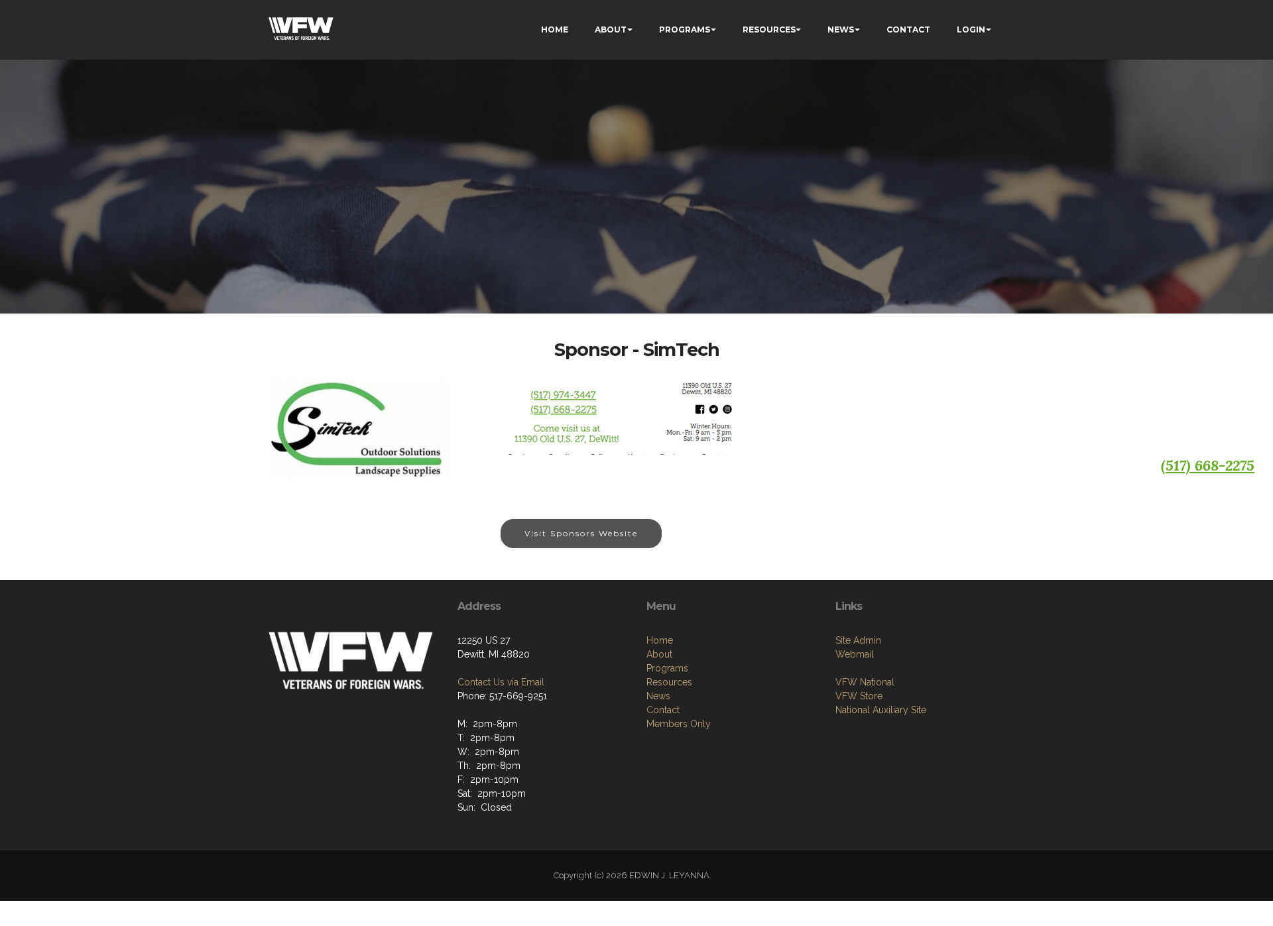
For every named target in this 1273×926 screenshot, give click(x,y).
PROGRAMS (684, 29)
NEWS (840, 29)
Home (659, 640)
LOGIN (971, 29)
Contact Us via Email (500, 682)
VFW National (864, 682)
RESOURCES (769, 29)
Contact (663, 710)
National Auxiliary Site (880, 710)
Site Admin (858, 640)
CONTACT (908, 29)
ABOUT (611, 29)
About (659, 654)
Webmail (854, 654)
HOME (554, 29)
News (658, 696)
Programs (667, 668)
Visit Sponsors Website (581, 533)
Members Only (678, 724)
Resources (669, 682)
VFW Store (858, 696)
